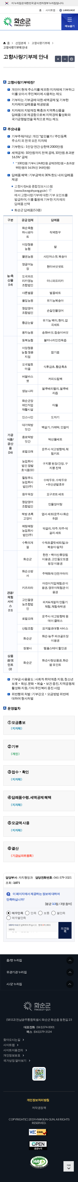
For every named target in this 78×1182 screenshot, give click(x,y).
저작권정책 (39, 1107)
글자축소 (65, 59)
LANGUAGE (69, 10)
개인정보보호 (11, 1055)
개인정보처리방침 (38, 1100)
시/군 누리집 (14, 984)
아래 (69, 1165)
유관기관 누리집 (16, 972)
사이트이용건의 (13, 1050)
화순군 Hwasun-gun (17, 21)
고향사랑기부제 (41, 43)
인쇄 (71, 59)
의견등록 (65, 930)
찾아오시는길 (11, 1039)
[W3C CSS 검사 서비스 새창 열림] (38, 1132)
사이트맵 (50, 10)
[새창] (39, 1162)
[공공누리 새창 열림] (38, 1145)
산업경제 (20, 43)
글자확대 (58, 59)
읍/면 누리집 (14, 960)
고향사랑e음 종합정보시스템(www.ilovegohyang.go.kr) (33, 188)
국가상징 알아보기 (14, 1060)
